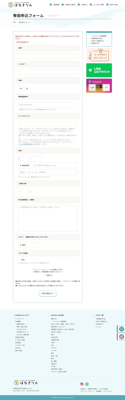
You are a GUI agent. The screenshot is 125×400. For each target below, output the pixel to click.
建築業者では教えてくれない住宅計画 (62, 329)
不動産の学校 (55, 340)
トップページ (19, 319)
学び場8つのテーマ (22, 332)
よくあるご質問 (98, 4)
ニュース (98, 327)
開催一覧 (54, 319)
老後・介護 (54, 356)
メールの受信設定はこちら (27, 144)
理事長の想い (21, 324)
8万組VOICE (95, 43)
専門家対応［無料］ (57, 369)
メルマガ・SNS (20, 345)
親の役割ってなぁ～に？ (58, 327)
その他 (53, 366)
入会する (18, 348)
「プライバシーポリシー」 (41, 269)
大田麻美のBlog (96, 38)
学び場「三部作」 (56, 332)
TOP (14, 22)
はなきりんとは (21, 329)
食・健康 (54, 361)
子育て (53, 342)
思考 (52, 353)
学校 (52, 334)
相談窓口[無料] (70, 4)
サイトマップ (108, 391)
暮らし (53, 358)
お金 (52, 345)
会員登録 (18, 342)
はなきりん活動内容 (23, 334)
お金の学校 (54, 337)
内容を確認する (47, 293)
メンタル (54, 350)
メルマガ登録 (103, 389)
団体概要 (56, 4)
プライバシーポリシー (87, 391)
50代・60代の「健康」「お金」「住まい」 (63, 324)
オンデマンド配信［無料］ (59, 372)
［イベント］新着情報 (98, 36)
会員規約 (98, 391)
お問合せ (84, 4)
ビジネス (54, 348)
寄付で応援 (114, 4)
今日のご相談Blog (97, 41)
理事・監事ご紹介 (22, 327)
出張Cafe (54, 364)
